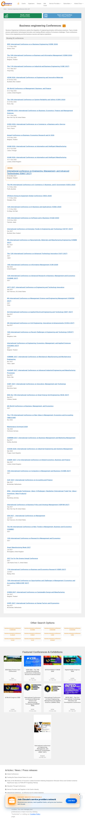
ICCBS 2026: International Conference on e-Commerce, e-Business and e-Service (36, 124)
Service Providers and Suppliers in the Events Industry (23, 789)
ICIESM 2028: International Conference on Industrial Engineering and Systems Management (40, 449)
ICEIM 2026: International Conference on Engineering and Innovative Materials (35, 77)
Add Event (45, 4)
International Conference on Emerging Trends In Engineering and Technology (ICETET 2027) (40, 229)
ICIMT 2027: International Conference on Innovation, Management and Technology (36, 384)
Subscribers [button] (67, 3)
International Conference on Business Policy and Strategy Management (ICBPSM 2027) (38, 505)
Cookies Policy (35, 814)
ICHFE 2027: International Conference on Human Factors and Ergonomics (33, 603)
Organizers (31, 3)
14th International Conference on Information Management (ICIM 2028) (32, 265)
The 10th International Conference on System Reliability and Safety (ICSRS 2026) (36, 100)
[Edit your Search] (64, 26)
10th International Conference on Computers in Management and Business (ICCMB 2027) (39, 471)
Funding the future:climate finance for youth (19, 777)
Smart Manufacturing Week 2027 (19, 547)
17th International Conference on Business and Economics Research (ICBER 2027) (36, 569)
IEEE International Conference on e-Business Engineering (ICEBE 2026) (32, 44)
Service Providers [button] (54, 3)
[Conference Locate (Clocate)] (7, 4)
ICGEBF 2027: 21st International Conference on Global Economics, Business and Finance (38, 460)
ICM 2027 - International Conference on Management (26, 516)
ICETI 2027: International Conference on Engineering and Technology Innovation (35, 287)
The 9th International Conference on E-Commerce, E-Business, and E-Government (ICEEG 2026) (41, 185)
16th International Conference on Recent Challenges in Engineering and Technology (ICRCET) (40, 332)
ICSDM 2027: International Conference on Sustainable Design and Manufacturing (36, 592)
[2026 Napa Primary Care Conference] (12, 662)
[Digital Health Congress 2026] (72, 662)
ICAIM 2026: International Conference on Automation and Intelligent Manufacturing (36, 146)
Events (24, 3)
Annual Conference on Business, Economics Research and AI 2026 (30, 135)
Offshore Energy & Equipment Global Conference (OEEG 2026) (29, 196)
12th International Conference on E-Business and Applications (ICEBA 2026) (34, 207)
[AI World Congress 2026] (12, 690)
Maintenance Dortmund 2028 (17, 427)
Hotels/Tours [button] (78, 3)
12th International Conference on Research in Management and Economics (33, 538)
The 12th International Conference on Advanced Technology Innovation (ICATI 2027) (37, 254)
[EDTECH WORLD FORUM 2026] (52, 662)
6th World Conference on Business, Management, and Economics (30, 406)
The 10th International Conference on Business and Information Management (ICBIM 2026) (39, 55)
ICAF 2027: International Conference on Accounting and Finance (30, 480)
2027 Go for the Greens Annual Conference (22, 558)
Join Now (71, 801)
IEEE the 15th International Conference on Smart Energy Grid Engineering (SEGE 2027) (38, 395)
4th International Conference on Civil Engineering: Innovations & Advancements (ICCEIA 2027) (40, 323)
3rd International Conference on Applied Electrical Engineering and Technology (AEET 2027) (40, 312)
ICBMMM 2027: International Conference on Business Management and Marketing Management (41, 438)
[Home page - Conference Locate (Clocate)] (18, 3)
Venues (39, 3)
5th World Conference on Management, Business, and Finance (29, 88)
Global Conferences (13, 774)
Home (5, 9)
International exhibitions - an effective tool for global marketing (25, 793)
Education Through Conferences (16, 786)
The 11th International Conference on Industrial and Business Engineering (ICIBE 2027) (38, 66)
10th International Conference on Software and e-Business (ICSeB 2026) (33, 218)
